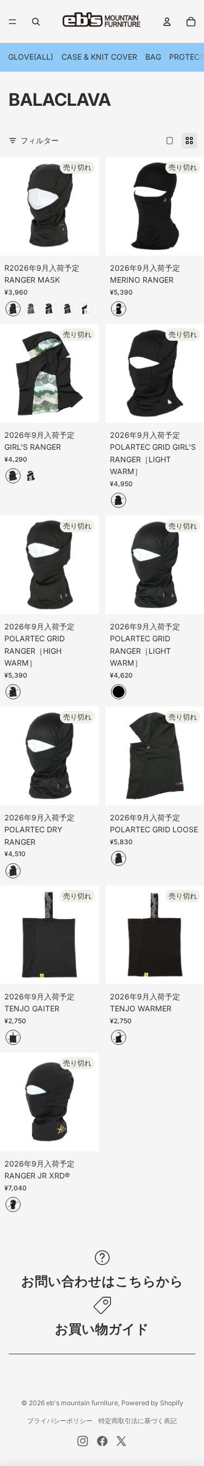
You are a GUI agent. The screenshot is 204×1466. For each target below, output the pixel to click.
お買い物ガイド (102, 1329)
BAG (153, 56)
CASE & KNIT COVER (99, 56)
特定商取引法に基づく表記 (137, 1421)
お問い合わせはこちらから (102, 1281)
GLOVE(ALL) (30, 56)
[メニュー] (12, 21)
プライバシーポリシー (59, 1421)
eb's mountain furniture (82, 1403)
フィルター (40, 140)
